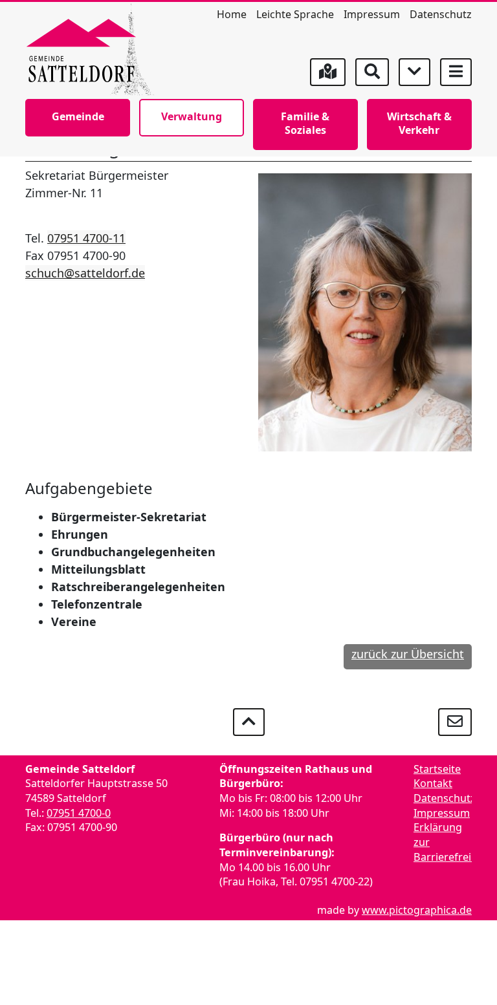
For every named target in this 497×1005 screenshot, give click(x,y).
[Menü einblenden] (456, 72)
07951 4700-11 (86, 238)
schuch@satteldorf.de (85, 273)
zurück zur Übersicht (407, 654)
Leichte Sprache (295, 14)
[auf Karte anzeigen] (328, 72)
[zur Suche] (372, 72)
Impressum (372, 14)
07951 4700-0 (79, 813)
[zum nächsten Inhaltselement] (414, 72)
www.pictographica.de (417, 910)
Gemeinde (78, 116)
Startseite (437, 769)
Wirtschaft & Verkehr (419, 123)
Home (232, 14)
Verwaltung (191, 116)
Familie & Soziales (305, 123)
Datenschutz (441, 14)
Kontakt (433, 783)
